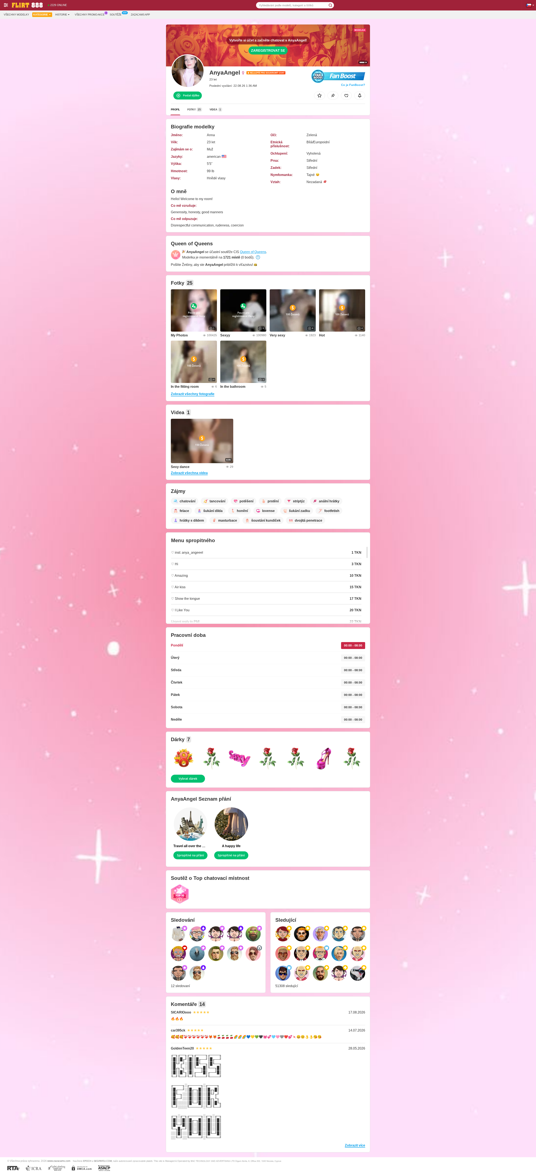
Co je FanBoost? (353, 85)
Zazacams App (140, 14)
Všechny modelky (16, 14)
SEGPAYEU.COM (103, 1161)
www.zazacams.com (58, 1160)
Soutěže (115, 14)
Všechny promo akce (89, 14)
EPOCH (87, 1161)
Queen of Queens (253, 252)
